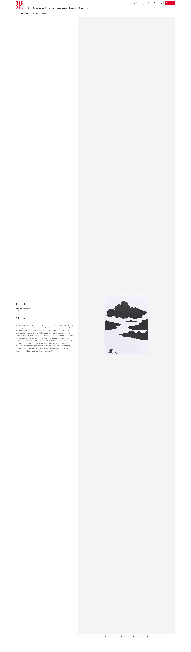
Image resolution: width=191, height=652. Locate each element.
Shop (81, 8)
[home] (17, 13)
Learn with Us (62, 8)
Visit (28, 8)
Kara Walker (20, 309)
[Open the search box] (88, 8)
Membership (158, 3)
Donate (147, 3)
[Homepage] (20, 5)
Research (73, 8)
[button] (173, 642)
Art (53, 8)
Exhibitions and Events (41, 8)
